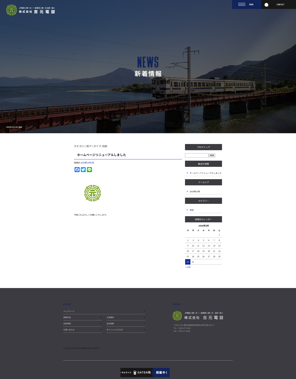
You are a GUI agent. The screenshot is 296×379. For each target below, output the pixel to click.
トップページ (68, 311)
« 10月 (188, 267)
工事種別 (110, 317)
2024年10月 (195, 191)
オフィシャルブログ (115, 329)
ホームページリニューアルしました (101, 154)
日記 (192, 209)
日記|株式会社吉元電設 (14, 127)
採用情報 (67, 323)
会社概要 (110, 323)
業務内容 (67, 317)
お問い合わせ (68, 329)
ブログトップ (203, 147)
